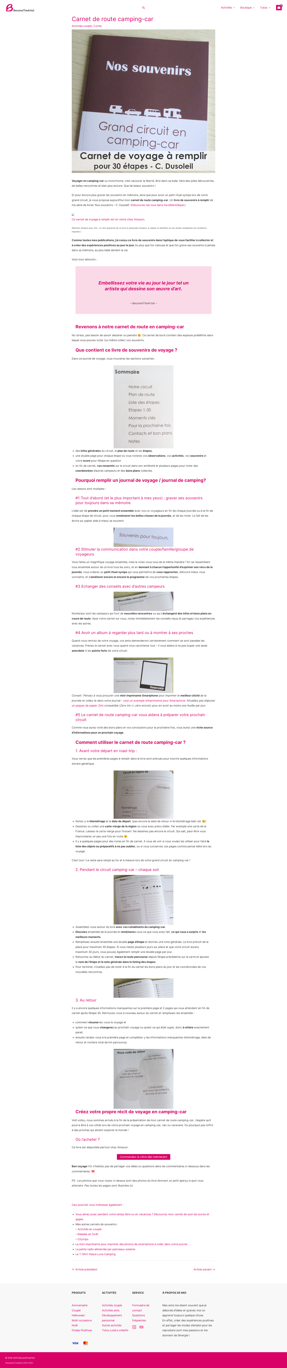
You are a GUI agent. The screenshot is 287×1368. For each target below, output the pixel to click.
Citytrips (83, 1239)
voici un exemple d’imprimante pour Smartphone (154, 700)
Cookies (18, 1363)
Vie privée (9, 1363)
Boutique (246, 7)
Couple (76, 1310)
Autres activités (112, 1325)
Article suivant (204, 1269)
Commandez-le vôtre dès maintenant (143, 1156)
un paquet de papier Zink (88, 705)
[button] (143, 7)
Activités (226, 7)
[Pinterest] (134, 1327)
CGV (31, 1363)
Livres (98, 26)
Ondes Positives (82, 1330)
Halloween (78, 1315)
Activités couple (82, 26)
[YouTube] (141, 1327)
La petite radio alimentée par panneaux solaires (105, 1249)
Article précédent (84, 1269)
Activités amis (110, 1310)
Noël (75, 1325)
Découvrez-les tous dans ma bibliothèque (158, 205)
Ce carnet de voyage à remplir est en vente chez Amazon (108, 219)
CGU (25, 1363)
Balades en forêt (88, 1234)
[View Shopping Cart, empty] (279, 7)
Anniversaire (79, 1305)
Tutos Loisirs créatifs (115, 1330)
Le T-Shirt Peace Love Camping (95, 1254)
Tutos (263, 7)
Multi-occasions (82, 1320)
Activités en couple (89, 1229)
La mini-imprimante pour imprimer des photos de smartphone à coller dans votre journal (131, 1244)
